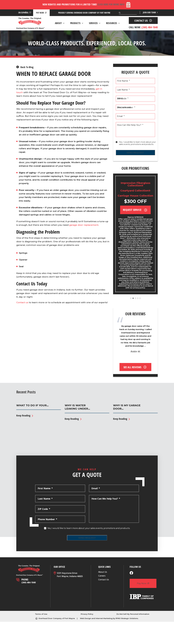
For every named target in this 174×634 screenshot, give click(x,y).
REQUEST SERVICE (132, 210)
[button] (130, 298)
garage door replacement (83, 225)
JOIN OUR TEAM (149, 12)
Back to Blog (27, 67)
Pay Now (40, 12)
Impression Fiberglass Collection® (135, 184)
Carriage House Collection (135, 195)
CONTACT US (141, 20)
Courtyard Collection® (135, 190)
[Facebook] (131, 573)
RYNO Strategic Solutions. (127, 618)
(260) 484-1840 (28, 582)
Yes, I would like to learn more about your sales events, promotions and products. (137, 143)
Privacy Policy (87, 614)
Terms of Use (41, 614)
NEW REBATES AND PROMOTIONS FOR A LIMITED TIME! (83, 4)
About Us (102, 572)
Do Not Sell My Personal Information (133, 614)
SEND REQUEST (135, 152)
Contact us (22, 302)
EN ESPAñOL (23, 12)
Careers (101, 575)
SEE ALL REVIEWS (132, 367)
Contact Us (103, 579)
